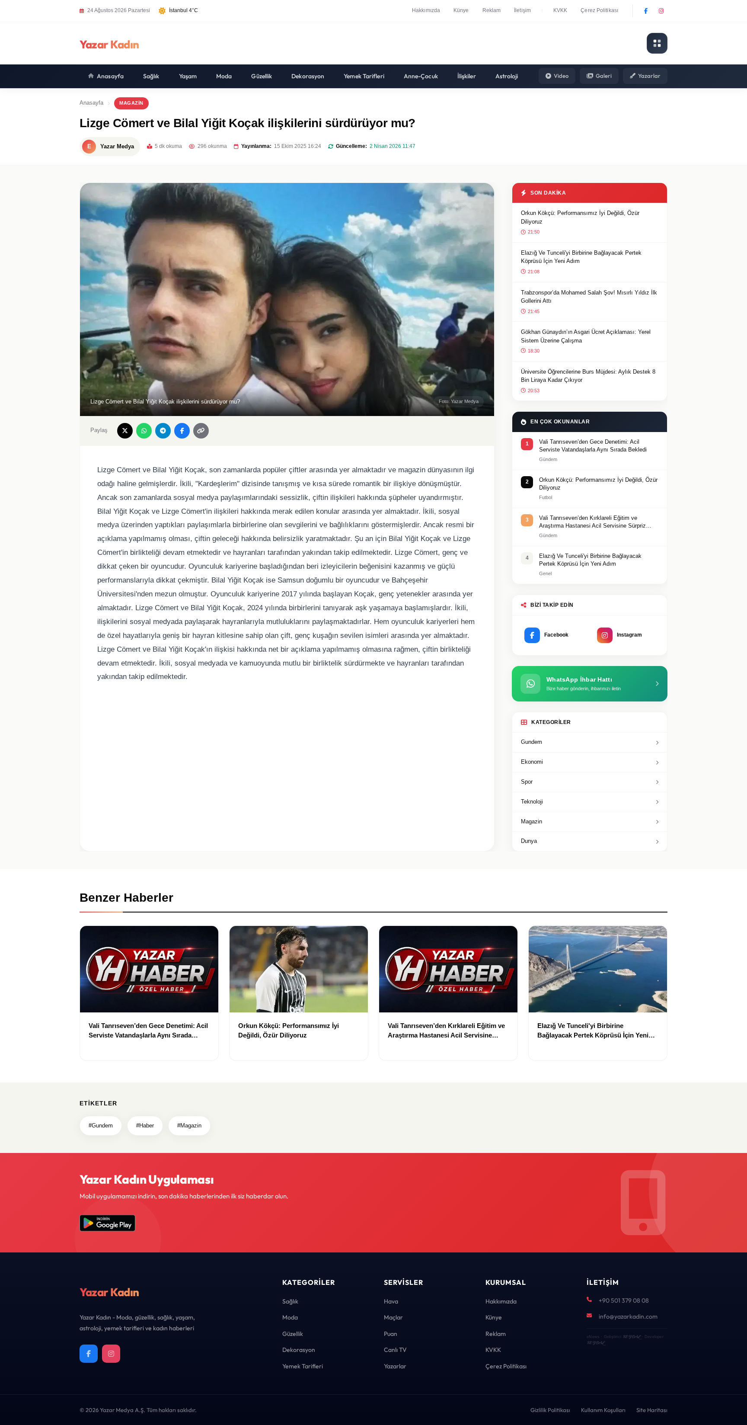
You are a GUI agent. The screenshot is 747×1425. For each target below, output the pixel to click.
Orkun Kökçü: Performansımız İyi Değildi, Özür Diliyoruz (580, 217)
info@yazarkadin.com (628, 1316)
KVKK (560, 10)
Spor (527, 781)
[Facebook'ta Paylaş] (182, 431)
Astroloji (506, 76)
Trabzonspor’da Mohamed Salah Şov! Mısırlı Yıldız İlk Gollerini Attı (589, 296)
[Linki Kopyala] (201, 431)
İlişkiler (466, 76)
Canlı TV (395, 1350)
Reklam (491, 10)
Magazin (131, 103)
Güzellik (261, 76)
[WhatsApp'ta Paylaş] (144, 431)
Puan (390, 1334)
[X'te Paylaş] (125, 431)
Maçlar (393, 1317)
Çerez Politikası (599, 10)
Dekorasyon (307, 76)
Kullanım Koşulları (603, 1409)
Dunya (529, 841)
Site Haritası (651, 1409)
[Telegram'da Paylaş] (163, 431)
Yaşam (188, 76)
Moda (224, 76)
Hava (391, 1301)
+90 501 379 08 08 (624, 1300)
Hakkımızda (426, 10)
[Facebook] (645, 10)
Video (561, 75)
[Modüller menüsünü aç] (657, 43)
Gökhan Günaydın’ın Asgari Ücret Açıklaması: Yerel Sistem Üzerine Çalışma (586, 336)
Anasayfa (110, 76)
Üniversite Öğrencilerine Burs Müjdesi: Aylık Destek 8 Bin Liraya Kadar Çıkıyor (588, 376)
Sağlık (151, 76)
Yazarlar (649, 75)
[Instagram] (660, 10)
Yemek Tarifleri (364, 76)
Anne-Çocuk (421, 76)
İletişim (522, 10)
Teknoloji (532, 801)
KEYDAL (631, 1336)
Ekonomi (532, 762)
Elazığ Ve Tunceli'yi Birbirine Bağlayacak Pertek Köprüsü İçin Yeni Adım (581, 257)
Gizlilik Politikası (550, 1409)
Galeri (604, 75)
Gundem (531, 742)
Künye (461, 10)
